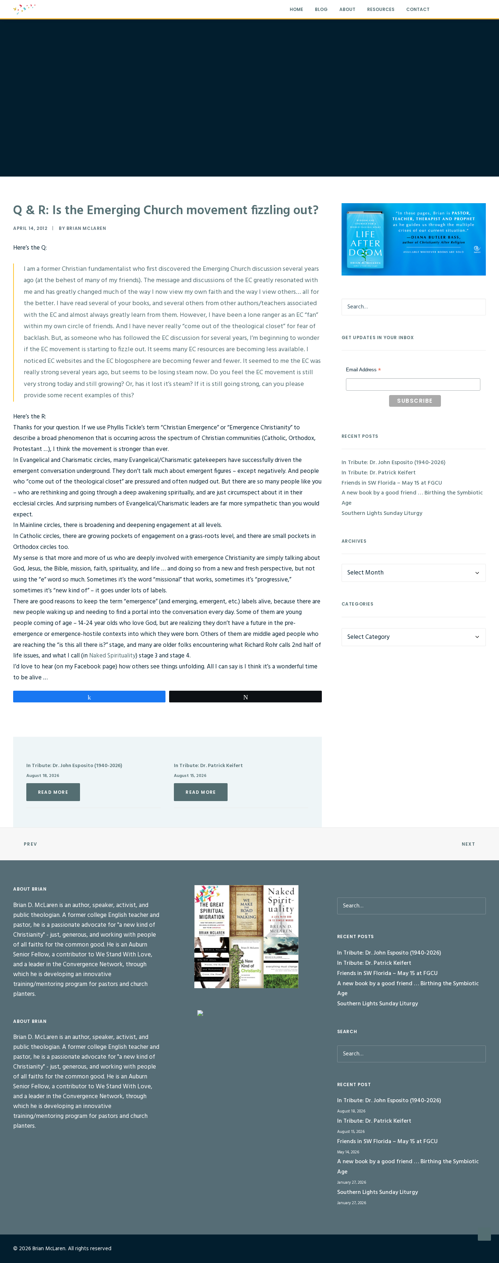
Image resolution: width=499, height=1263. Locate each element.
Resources (381, 9)
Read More (53, 792)
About (347, 9)
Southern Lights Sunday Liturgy (382, 513)
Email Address (363, 371)
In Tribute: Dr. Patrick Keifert (208, 766)
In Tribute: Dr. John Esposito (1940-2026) (74, 766)
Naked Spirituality (112, 656)
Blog (321, 9)
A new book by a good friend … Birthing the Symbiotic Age (412, 498)
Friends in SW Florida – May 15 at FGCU (392, 483)
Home (296, 9)
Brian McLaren (86, 228)
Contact (418, 9)
